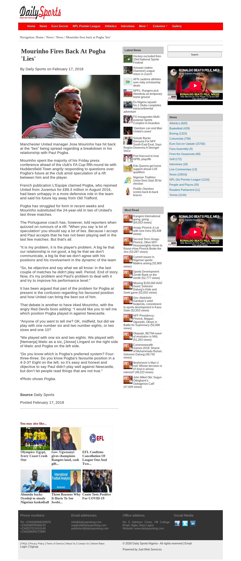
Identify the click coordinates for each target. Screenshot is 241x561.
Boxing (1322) (178, 133)
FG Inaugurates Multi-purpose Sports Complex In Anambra (146, 120)
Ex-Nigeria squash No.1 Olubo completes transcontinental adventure (142, 107)
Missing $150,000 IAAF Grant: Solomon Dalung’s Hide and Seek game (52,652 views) (143, 288)
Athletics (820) (178, 123)
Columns (159, 26)
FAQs (24, 543)
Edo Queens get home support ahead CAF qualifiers (147, 169)
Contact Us (83, 543)
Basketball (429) (179, 128)
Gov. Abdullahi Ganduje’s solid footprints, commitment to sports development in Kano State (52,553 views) (142, 304)
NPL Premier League (86, 26)
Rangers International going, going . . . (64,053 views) (146, 219)
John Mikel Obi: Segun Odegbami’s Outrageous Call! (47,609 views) (142, 382)
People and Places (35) (184, 184)
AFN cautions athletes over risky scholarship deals (147, 82)
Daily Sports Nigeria (145, 543)
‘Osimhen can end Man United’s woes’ (147, 130)
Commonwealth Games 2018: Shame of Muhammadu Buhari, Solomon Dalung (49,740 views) (142, 351)
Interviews (128, 26)
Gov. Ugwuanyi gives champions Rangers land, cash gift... (65, 457)
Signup (33, 546)
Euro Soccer (60, 26)
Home (31, 26)
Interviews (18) (178, 164)
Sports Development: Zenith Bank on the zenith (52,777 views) (146, 274)
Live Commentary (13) (183, 169)
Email (188, 543)
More (142, 26)
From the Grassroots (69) (184, 154)
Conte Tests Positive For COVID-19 (96, 496)
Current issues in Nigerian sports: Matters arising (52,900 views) (142, 261)
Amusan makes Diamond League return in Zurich (144, 71)
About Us (71, 543)
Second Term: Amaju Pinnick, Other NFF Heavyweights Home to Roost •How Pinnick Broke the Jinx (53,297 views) (142, 245)
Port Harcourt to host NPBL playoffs (146, 157)
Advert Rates (98, 543)
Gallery (177, 26)
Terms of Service (55, 543)
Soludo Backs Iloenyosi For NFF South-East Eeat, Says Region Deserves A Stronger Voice (142, 144)
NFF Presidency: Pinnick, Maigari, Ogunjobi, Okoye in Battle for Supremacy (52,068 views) (141, 322)
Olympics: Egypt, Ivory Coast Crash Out (34, 456)
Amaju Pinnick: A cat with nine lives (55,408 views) (147, 230)
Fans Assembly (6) (181, 148)
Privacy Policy (36, 543)
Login (23, 546)
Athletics (111, 26)
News (43, 26)
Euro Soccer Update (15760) (187, 143)
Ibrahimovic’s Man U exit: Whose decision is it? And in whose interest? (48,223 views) (142, 367)
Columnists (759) (180, 138)
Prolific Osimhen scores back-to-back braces (145, 192)
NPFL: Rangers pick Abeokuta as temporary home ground (147, 94)
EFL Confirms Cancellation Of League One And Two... (94, 457)
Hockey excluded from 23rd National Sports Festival (147, 59)
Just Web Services (150, 549)
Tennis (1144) (177, 194)
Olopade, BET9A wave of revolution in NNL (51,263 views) (147, 336)
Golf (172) (175, 159)
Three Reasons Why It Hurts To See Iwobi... (66, 498)
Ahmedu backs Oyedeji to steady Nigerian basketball (35, 498)
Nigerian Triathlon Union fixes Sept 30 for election (147, 180)
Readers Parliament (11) (184, 189)
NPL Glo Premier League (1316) (189, 179)
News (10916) (178, 174)
